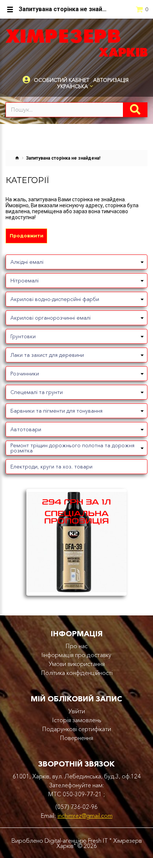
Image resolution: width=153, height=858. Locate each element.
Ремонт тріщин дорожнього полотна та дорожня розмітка (72, 448)
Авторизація (110, 80)
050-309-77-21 (82, 794)
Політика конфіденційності (77, 673)
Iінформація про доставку (76, 655)
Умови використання (77, 664)
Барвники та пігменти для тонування (56, 410)
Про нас (76, 646)
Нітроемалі (24, 280)
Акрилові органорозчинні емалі (50, 317)
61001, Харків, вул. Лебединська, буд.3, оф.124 (77, 776)
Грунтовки (23, 336)
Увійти (76, 711)
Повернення (76, 738)
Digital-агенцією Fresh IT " (78, 840)
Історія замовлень (76, 720)
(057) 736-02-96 (76, 806)
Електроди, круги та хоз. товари (51, 466)
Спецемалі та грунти (36, 392)
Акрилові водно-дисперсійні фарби (54, 299)
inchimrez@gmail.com (85, 815)
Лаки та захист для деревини (47, 355)
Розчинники (24, 373)
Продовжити (26, 235)
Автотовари (25, 429)
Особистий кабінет (61, 80)
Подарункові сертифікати (76, 729)
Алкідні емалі (26, 262)
